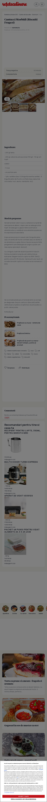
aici (17, 777)
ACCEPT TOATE (23, 796)
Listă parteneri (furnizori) (9, 792)
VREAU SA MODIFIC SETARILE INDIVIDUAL (23, 799)
